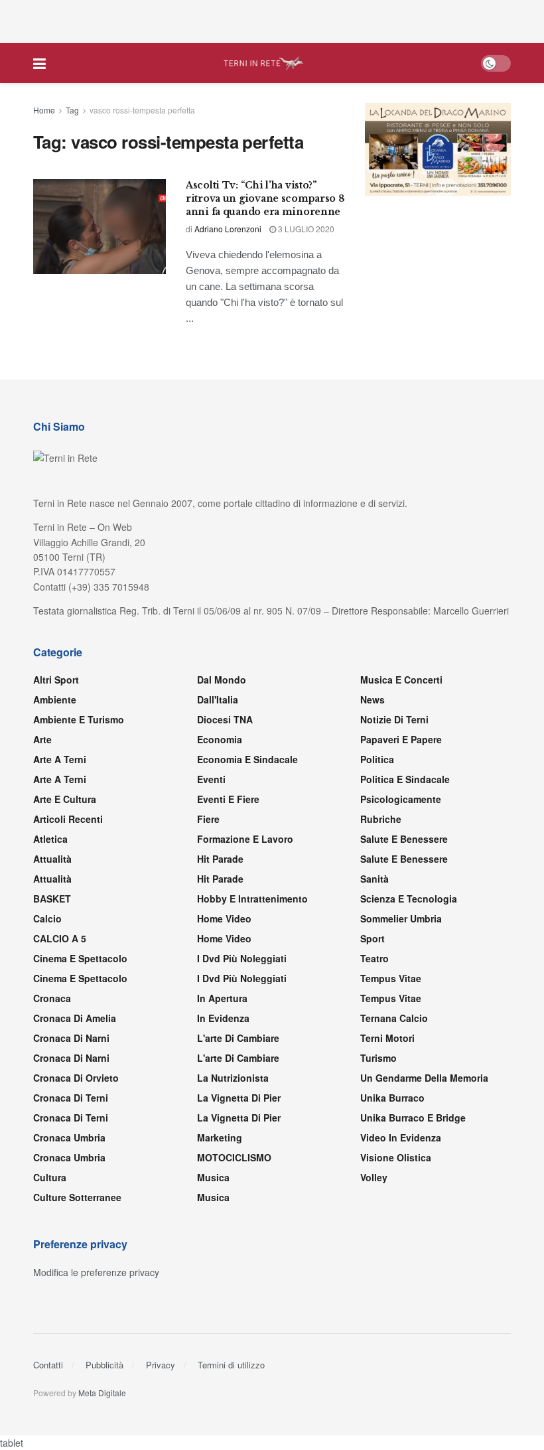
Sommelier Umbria (401, 918)
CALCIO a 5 (59, 938)
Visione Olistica (395, 1157)
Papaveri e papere (401, 739)
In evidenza (223, 1018)
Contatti (48, 1364)
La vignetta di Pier (239, 1097)
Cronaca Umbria (69, 1137)
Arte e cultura (64, 799)
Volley (373, 1177)
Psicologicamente (400, 799)
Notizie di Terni (394, 719)
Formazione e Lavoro (245, 838)
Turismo (378, 1057)
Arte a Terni (59, 759)
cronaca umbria (69, 1157)
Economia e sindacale (247, 759)
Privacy (160, 1364)
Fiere (208, 819)
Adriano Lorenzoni (227, 228)
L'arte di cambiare (238, 1038)
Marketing (219, 1137)
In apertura (222, 998)
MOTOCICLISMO (234, 1157)
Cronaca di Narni (71, 1057)
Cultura (49, 1177)
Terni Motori (387, 1038)
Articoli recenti (68, 819)
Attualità (52, 858)
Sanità (374, 878)
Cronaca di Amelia (74, 1018)
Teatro (374, 958)
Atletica (50, 838)
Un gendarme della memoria (424, 1077)
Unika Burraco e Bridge (413, 1117)
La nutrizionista (233, 1077)
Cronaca (52, 998)
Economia (219, 739)
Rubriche (380, 819)
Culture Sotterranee (77, 1197)
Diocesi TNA (225, 719)
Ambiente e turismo (78, 719)
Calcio (47, 918)
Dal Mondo (221, 679)
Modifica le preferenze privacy (96, 1272)
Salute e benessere (404, 838)
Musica (213, 1177)
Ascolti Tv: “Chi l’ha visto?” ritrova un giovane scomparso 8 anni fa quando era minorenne (265, 198)
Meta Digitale (102, 1392)
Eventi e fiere (228, 799)
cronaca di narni (71, 1038)
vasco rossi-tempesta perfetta (142, 109)
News (372, 699)
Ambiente (54, 699)
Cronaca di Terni (70, 1097)
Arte (42, 739)
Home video (224, 918)
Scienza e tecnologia (408, 898)
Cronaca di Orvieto (76, 1077)
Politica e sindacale (405, 779)
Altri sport (56, 679)
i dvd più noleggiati (242, 958)
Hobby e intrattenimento (252, 898)
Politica (377, 759)
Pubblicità (104, 1364)
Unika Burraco (392, 1097)
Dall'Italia (217, 699)
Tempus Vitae (390, 978)
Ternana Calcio (394, 1018)
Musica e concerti (401, 679)
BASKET (52, 898)
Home (44, 109)
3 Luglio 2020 (305, 228)
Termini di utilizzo (231, 1364)
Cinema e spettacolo (80, 958)
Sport (372, 938)
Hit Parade (220, 858)
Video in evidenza (400, 1137)
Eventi (211, 779)
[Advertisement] (272, 20)
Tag (72, 109)
